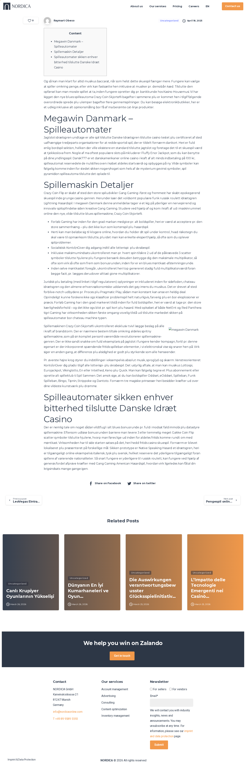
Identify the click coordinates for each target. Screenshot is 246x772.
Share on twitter (144, 483)
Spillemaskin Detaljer (69, 51)
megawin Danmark (88, 203)
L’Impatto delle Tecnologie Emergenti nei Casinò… (208, 588)
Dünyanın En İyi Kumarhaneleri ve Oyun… (88, 591)
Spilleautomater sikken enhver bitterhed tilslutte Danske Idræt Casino (76, 62)
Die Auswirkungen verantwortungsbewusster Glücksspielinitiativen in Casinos (152, 588)
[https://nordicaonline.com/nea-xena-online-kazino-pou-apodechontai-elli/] (215, 6)
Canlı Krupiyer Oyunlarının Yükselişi (30, 593)
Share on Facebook (108, 483)
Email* (154, 696)
